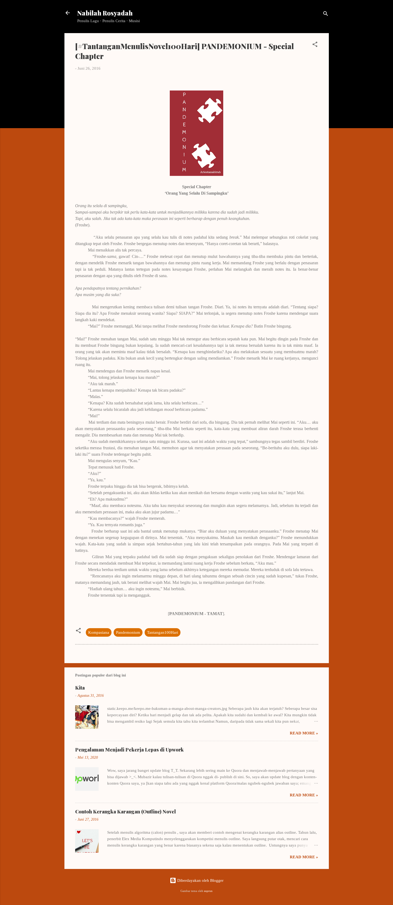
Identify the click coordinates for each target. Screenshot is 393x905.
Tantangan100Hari (162, 632)
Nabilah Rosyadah (105, 13)
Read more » (304, 733)
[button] (315, 45)
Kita (80, 687)
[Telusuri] (325, 14)
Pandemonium (128, 632)
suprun (208, 891)
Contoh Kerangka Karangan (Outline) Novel (125, 811)
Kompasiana (98, 632)
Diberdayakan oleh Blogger (200, 880)
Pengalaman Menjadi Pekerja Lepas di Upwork (129, 749)
